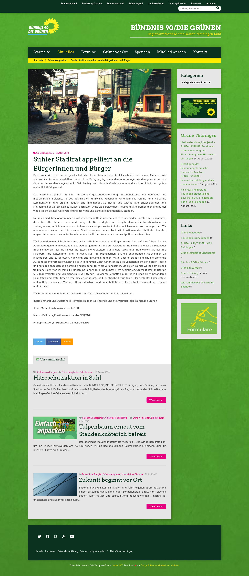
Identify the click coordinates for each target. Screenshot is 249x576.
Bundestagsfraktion (92, 3)
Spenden (142, 52)
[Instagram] (55, 536)
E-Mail (67, 341)
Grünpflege (110, 417)
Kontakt (200, 52)
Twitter (39, 341)
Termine (88, 52)
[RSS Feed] (63, 536)
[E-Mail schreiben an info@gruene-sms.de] (72, 536)
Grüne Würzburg (190, 232)
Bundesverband (69, 3)
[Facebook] (47, 536)
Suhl (39, 372)
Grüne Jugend (136, 3)
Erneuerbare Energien (92, 474)
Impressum (50, 551)
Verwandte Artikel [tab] (52, 359)
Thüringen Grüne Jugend (195, 238)
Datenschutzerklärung (68, 551)
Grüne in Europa (190, 267)
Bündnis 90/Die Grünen (176, 28)
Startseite (42, 52)
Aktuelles (65, 52)
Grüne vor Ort (115, 52)
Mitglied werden (171, 52)
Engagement (98, 417)
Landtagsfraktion (177, 3)
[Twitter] (39, 536)
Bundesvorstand (115, 3)
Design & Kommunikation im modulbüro (160, 565)
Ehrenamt (86, 417)
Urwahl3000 (117, 565)
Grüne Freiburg (189, 273)
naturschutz (122, 417)
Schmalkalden (157, 417)
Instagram (211, 3)
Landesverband (156, 3)
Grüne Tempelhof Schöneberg (198, 252)
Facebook (196, 3)
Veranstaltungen (49, 372)
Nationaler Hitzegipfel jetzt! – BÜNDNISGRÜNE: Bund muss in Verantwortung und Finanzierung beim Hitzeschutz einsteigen (198, 150)
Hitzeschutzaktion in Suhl (67, 377)
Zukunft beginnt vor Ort (110, 480)
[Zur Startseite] (43, 33)
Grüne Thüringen (198, 135)
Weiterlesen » (156, 400)
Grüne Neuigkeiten (57, 60)
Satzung (84, 551)
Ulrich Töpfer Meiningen (121, 551)
